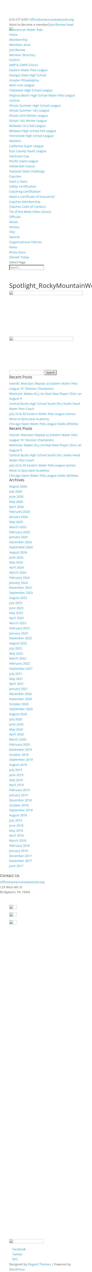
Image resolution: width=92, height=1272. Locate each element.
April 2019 (16, 785)
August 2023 (18, 598)
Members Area (19, 45)
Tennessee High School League (31, 136)
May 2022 (16, 653)
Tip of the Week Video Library (30, 212)
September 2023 (21, 593)
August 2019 (18, 765)
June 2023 (16, 608)
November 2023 (20, 588)
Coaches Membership (24, 202)
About (13, 222)
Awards (14, 237)
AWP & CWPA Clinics (23, 65)
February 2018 (19, 846)
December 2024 (20, 542)
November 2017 (20, 861)
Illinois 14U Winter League (28, 121)
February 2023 (19, 628)
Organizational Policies (25, 242)
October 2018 (18, 805)
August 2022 (18, 643)
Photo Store (17, 252)
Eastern (14, 60)
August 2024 (18, 552)
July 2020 (15, 719)
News (13, 247)
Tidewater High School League (30, 90)
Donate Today (19, 257)
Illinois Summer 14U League (29, 110)
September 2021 (21, 669)
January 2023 (18, 633)
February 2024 (19, 578)
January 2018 (18, 851)
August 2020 (18, 714)
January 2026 (18, 517)
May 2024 (16, 562)
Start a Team (18, 181)
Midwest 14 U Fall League (27, 126)
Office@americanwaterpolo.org (22, 882)
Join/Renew (17, 50)
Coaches (15, 176)
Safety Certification (22, 186)
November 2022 (20, 638)
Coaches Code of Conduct (27, 207)
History (14, 227)
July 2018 (15, 820)
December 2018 (20, 800)
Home (13, 35)
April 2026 (16, 507)
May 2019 (16, 780)
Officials (15, 217)
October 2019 (18, 755)
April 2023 (16, 618)
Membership (18, 40)
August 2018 (18, 815)
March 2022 (17, 658)
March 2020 (17, 739)
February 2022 (19, 663)
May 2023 (16, 613)
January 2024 (18, 583)
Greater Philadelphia (24, 80)
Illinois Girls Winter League (28, 116)
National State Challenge (27, 171)
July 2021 (15, 674)
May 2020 (16, 729)
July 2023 (15, 603)
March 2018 (17, 841)
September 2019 (21, 760)
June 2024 (16, 557)
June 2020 (16, 724)
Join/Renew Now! (61, 25)
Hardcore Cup (19, 156)
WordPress (17, 1269)
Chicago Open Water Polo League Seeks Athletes (43, 424)
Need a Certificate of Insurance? (32, 197)
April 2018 (16, 835)
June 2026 (16, 497)
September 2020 (21, 709)
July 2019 (15, 770)
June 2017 (16, 866)
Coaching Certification (25, 191)
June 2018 (16, 825)
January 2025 (18, 537)
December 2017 (20, 856)
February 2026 (19, 512)
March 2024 (17, 572)
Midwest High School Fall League (32, 131)
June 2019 (16, 775)
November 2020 (20, 699)
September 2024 (21, 547)
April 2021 (16, 684)
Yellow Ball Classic (22, 166)
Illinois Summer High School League (35, 106)
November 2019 (20, 750)
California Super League (26, 146)
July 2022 (15, 648)
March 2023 (17, 623)
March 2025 (17, 527)
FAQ (12, 232)
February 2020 (19, 744)
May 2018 (16, 831)
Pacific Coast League (23, 161)
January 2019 (18, 795)
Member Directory (22, 55)
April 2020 (16, 734)
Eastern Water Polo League (28, 70)
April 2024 (16, 567)
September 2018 (21, 810)
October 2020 (18, 704)
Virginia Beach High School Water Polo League (42, 95)
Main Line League (21, 85)
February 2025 (19, 532)
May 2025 (16, 522)
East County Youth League (27, 151)
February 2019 (19, 790)
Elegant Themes (39, 1264)
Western (15, 141)
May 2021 (16, 679)
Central (14, 100)
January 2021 (18, 689)
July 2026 (15, 491)
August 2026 (18, 486)
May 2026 (16, 502)
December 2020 (20, 694)
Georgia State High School (27, 75)
